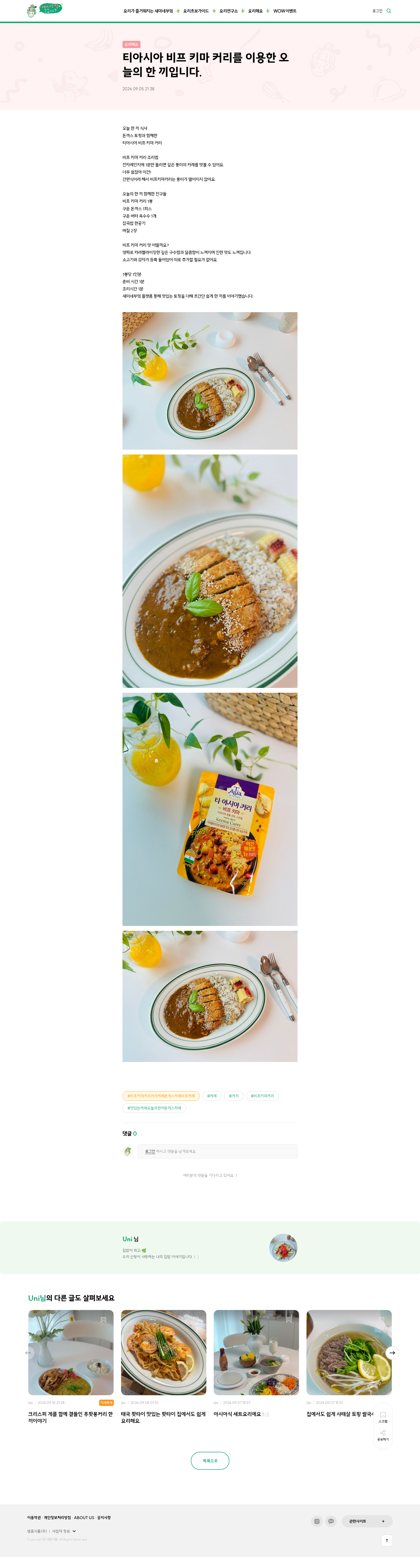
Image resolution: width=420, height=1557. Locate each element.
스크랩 (103, 1320)
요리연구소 (228, 11)
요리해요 (255, 11)
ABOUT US (84, 1517)
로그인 (377, 11)
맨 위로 (387, 1540)
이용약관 (34, 1517)
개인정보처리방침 (57, 1517)
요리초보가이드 (196, 11)
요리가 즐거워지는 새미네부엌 (148, 11)
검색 (388, 10)
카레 (213, 1096)
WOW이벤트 (285, 11)
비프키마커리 (264, 1096)
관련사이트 (357, 1521)
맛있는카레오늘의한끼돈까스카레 (155, 1108)
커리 (235, 1096)
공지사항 (104, 1517)
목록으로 (210, 1461)
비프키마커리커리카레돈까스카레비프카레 (162, 1096)
